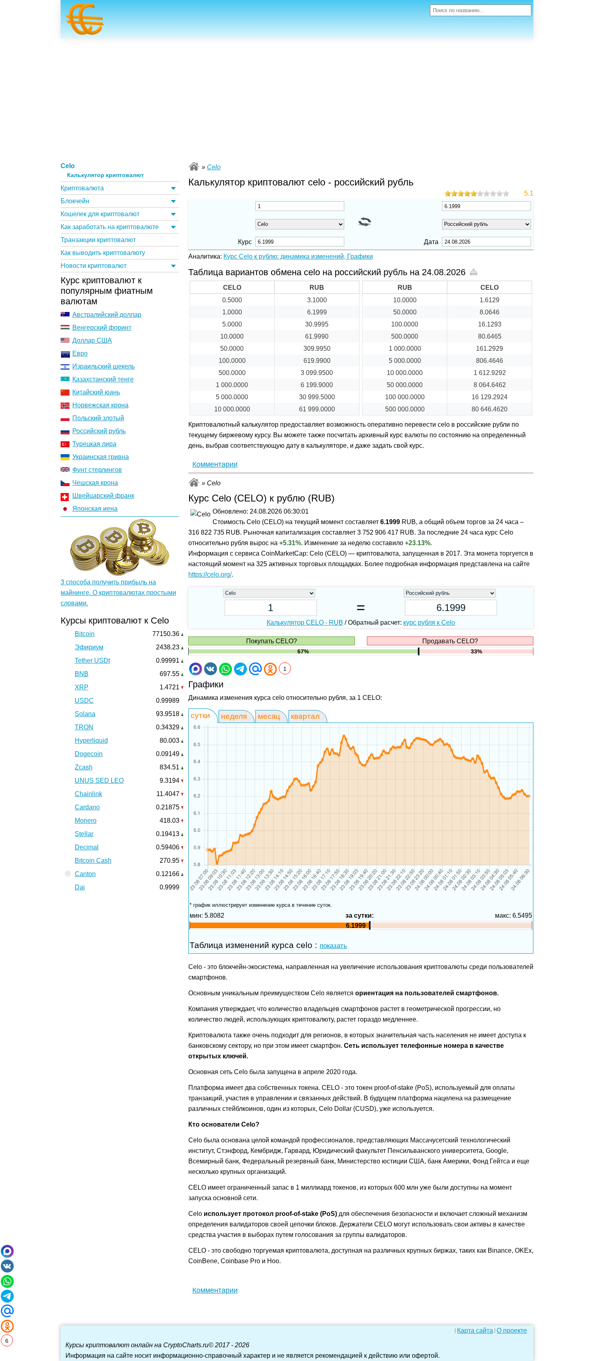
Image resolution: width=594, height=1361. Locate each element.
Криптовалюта (82, 188)
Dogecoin (89, 753)
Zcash (84, 767)
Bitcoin (85, 633)
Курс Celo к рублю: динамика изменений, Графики (298, 256)
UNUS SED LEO (99, 780)
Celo (68, 166)
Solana (85, 713)
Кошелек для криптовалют (100, 214)
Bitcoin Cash (93, 860)
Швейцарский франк (103, 495)
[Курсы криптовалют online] (85, 21)
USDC (84, 700)
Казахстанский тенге (103, 379)
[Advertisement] (297, 99)
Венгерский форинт (101, 327)
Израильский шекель (103, 366)
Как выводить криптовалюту (103, 253)
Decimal (87, 847)
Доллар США (92, 340)
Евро (80, 353)
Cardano (87, 807)
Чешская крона (95, 482)
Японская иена (95, 508)
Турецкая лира (94, 443)
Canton (85, 873)
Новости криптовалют (93, 266)
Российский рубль (99, 431)
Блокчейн (75, 201)
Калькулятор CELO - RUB (305, 622)
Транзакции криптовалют (98, 240)
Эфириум (89, 647)
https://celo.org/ (210, 574)
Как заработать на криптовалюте (110, 227)
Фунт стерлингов (97, 469)
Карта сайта (475, 1330)
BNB (81, 673)
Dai (80, 887)
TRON (84, 727)
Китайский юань (96, 392)
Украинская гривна (100, 456)
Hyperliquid (91, 740)
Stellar (84, 833)
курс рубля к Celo (429, 622)
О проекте (512, 1330)
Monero (86, 820)
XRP (81, 687)
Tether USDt (92, 660)
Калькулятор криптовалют (105, 175)
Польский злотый (98, 418)
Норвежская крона (100, 405)
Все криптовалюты (194, 166)
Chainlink (88, 793)
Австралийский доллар (106, 314)
